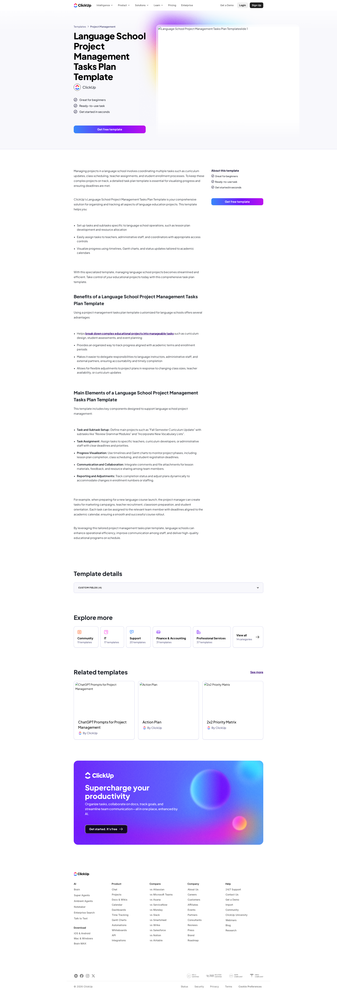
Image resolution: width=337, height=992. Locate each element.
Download (80, 927)
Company (193, 883)
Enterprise (187, 5)
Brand (191, 935)
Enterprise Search (84, 912)
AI (75, 883)
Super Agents (82, 895)
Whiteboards (119, 930)
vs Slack (155, 914)
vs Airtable (156, 940)
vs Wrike (155, 925)
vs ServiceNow (158, 904)
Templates (80, 26)
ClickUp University (236, 914)
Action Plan (152, 722)
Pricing (172, 5)
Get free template (109, 129)
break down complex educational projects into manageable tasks (129, 333)
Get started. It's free (103, 829)
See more (256, 672)
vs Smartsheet (158, 919)
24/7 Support (233, 889)
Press (191, 930)
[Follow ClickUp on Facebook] (82, 976)
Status (184, 986)
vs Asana (155, 899)
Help (228, 883)
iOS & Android (82, 933)
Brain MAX (80, 943)
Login (242, 5)
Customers (194, 899)
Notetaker (79, 906)
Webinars (231, 920)
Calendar (117, 904)
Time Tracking (120, 914)
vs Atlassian (157, 889)
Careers (192, 894)
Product (116, 883)
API (114, 935)
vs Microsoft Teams (161, 894)
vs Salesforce (158, 930)
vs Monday (156, 909)
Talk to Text (81, 918)
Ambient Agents (83, 900)
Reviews (193, 925)
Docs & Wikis (119, 899)
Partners (192, 914)
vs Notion (155, 935)
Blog (228, 925)
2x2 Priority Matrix (221, 722)
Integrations (119, 940)
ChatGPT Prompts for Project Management (102, 724)
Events (192, 909)
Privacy (214, 986)
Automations (119, 925)
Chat (114, 889)
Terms (228, 986)
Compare (155, 883)
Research (231, 930)
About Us (193, 889)
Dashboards (119, 909)
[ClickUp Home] (82, 5)
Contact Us (232, 894)
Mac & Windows (83, 938)
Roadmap (193, 940)
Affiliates (193, 904)
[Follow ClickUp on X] (93, 976)
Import (229, 904)
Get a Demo (232, 899)
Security (199, 986)
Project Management (102, 26)
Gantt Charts (119, 919)
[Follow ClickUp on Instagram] (87, 976)
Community (232, 909)
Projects (116, 894)
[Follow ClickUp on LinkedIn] (76, 976)
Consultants (195, 919)
